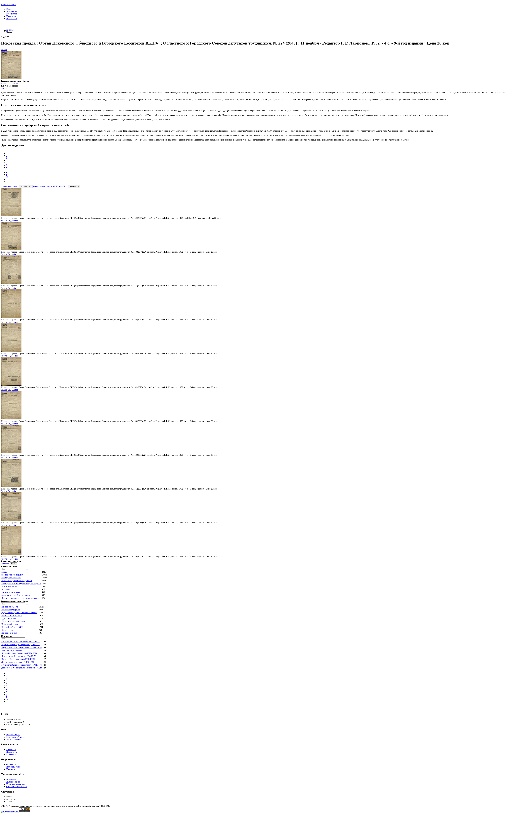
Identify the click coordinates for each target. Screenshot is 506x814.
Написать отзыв (13, 767)
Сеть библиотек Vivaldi (16, 786)
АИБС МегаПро (59, 186)
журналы (5, 589)
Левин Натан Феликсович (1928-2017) (18, 656)
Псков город (7, 630)
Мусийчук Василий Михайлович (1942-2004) (21, 665)
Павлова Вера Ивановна (12, 650)
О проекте (11, 764)
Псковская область (9, 83)
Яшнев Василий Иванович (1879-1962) (19, 653)
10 (7, 177)
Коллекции (11, 16)
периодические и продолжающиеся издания (21, 583)
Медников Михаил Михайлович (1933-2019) (21, 647)
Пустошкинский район (11, 615)
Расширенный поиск (42, 186)
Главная (9, 9)
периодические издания (12, 575)
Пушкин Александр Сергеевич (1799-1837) (20, 644)
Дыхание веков (13, 782)
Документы (11, 11)
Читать (4, 49)
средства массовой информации (15, 595)
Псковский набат (9, 586)
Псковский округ (9, 633)
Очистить (5, 564)
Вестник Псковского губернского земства (20, 598)
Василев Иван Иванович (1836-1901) (18, 659)
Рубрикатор (11, 14)
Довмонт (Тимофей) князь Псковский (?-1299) (22, 668)
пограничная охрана (10, 592)
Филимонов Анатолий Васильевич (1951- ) (20, 642)
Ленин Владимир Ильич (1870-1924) (17, 662)
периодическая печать (11, 578)
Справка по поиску (9, 186)
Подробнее (13, 220)
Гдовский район (8, 618)
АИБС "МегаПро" (14, 739)
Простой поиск (13, 735)
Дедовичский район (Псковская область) (19, 612)
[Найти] (27, 569)
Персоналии (11, 18)
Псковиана (11, 779)
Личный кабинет (8, 4)
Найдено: (74, 186)
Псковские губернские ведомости (16, 580)
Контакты (10, 769)
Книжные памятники (16, 784)
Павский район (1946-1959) (13, 627)
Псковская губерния (10, 610)
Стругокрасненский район (13, 621)
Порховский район (9, 624)
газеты (4, 88)
